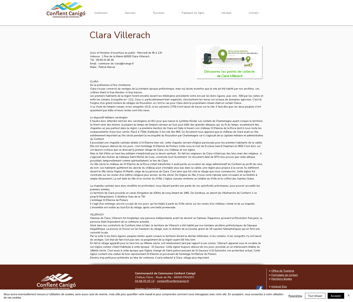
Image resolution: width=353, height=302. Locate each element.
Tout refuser (315, 296)
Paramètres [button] (295, 296)
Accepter (336, 296)
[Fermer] (348, 295)
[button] (226, 13)
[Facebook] (259, 289)
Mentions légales (281, 279)
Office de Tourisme (282, 271)
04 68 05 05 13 (144, 281)
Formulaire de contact (284, 275)
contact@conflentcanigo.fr (173, 281)
